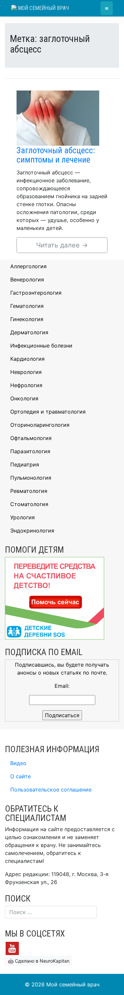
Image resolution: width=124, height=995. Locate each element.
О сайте (20, 776)
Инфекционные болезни (41, 345)
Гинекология (26, 319)
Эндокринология (32, 530)
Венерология (27, 279)
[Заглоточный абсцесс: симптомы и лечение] (58, 117)
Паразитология (30, 451)
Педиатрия (24, 464)
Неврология (26, 372)
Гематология (27, 306)
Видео (18, 763)
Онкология (24, 398)
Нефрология (26, 385)
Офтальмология (31, 438)
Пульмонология (30, 477)
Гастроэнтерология (36, 292)
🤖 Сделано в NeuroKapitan (38, 961)
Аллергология (28, 266)
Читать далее (62, 245)
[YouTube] (12, 947)
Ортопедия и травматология (48, 411)
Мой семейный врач (43, 8)
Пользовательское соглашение (51, 789)
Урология (22, 517)
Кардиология (27, 358)
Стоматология (29, 504)
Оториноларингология (39, 425)
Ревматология (28, 491)
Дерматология (29, 332)
